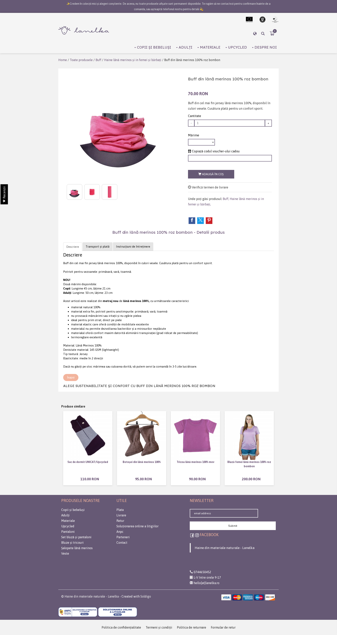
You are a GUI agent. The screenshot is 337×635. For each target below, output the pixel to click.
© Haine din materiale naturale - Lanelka (90, 596)
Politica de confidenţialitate (121, 627)
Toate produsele (81, 60)
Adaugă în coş (212, 174)
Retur (120, 520)
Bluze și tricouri (72, 542)
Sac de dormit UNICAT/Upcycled (87, 462)
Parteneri (123, 537)
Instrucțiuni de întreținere (133, 246)
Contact (121, 542)
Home (62, 60)
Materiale (209, 47)
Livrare (121, 515)
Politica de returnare (191, 627)
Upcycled (237, 47)
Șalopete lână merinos (77, 548)
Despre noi (265, 47)
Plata (120, 510)
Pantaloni (68, 531)
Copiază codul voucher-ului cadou (215, 151)
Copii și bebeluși (153, 47)
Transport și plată (97, 246)
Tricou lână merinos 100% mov (195, 462)
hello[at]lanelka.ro (206, 583)
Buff (98, 60)
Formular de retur (223, 627)
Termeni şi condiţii (159, 627)
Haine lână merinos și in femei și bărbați (132, 60)
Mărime (193, 135)
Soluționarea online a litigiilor (137, 526)
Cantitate (194, 116)
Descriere (72, 246)
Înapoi (70, 377)
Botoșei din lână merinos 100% (142, 462)
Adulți (185, 47)
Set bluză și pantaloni (76, 537)
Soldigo (145, 596)
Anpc (119, 531)
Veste (65, 553)
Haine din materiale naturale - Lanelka (225, 548)
